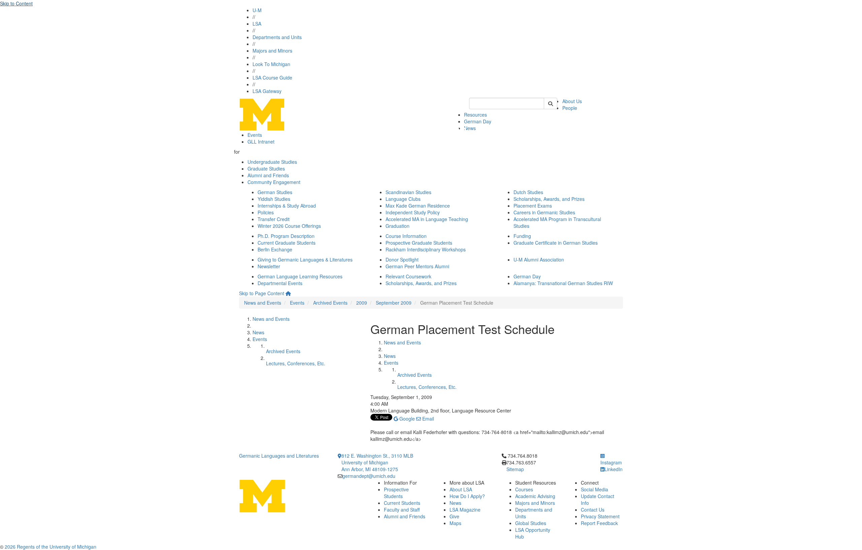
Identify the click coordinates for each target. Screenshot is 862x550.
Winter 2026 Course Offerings (289, 225)
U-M (257, 10)
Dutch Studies (528, 192)
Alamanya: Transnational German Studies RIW (563, 283)
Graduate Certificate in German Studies (555, 242)
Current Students (402, 502)
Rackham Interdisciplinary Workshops (426, 249)
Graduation (397, 225)
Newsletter (269, 266)
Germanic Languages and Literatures (279, 455)
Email (427, 418)
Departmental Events (280, 283)
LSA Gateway (267, 91)
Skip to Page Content (261, 293)
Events (254, 134)
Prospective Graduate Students (419, 242)
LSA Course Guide (272, 77)
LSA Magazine (465, 509)
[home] (288, 293)
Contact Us (592, 509)
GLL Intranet (260, 141)
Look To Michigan (271, 64)
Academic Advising (535, 496)
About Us (572, 101)
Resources (475, 114)
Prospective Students (396, 492)
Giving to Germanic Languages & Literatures (305, 259)
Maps (455, 523)
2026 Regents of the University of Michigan (50, 546)
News (470, 128)
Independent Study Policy (413, 212)
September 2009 (393, 302)
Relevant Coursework (408, 276)
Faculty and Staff (402, 509)
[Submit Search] (550, 103)
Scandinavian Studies (408, 192)
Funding (522, 236)
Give (454, 516)
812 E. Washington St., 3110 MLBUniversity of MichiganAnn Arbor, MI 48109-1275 (377, 462)
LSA (257, 23)
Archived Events (330, 302)
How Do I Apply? (467, 496)
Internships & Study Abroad (287, 205)
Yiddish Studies (274, 198)
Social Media (594, 489)
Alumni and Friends (268, 175)
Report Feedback (599, 523)
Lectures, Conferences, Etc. (295, 363)
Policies (266, 212)
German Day (477, 121)
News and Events (262, 302)
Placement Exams (532, 205)
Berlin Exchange (275, 249)
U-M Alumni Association (538, 259)
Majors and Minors (272, 50)
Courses (524, 489)
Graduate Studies (266, 168)
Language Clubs (403, 198)
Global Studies (530, 523)
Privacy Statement (600, 516)
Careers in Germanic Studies (544, 212)
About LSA (461, 489)
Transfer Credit (274, 219)
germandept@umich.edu (368, 475)
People (569, 107)
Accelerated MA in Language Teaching (427, 219)
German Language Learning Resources (300, 276)
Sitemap (515, 469)
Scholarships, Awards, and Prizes (549, 198)
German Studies (275, 192)
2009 (361, 302)
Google (406, 418)
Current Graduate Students (287, 242)
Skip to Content (16, 3)
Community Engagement (273, 182)
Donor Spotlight (402, 259)
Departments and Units (277, 37)
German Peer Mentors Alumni (417, 266)
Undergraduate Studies (272, 161)
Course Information (406, 236)
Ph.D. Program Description (286, 236)
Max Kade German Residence (418, 205)
